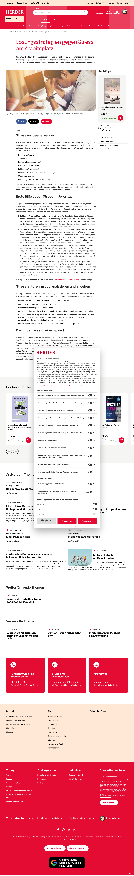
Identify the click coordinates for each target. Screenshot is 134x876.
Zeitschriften (101, 3)
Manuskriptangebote (14, 801)
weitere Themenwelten (40, 3)
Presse (9, 779)
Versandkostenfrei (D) (20, 818)
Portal (45, 19)
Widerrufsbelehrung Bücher (41, 837)
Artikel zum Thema (106, 141)
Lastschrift (41, 783)
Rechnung (41, 779)
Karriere (9, 787)
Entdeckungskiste (16, 482)
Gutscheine (76, 770)
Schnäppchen (53, 748)
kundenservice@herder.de (65, 682)
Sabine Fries (74, 280)
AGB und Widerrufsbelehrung (21, 837)
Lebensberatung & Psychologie (41, 26)
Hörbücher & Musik (55, 744)
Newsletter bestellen (113, 770)
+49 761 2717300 (18, 682)
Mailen (47, 121)
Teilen (22, 121)
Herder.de (10, 3)
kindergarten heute (17, 530)
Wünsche (111, 26)
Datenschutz (99, 837)
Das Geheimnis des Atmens (111, 107)
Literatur (51, 740)
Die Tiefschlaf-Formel (111, 425)
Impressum (73, 839)
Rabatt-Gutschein (76, 779)
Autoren (90, 3)
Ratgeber (51, 728)
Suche (37, 8)
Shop (53, 19)
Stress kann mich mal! (17, 425)
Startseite (18, 32)
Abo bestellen (100, 682)
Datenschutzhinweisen (105, 796)
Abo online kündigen (77, 848)
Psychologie (53, 720)
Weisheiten (102, 26)
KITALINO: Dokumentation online (19, 791)
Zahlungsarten (46, 770)
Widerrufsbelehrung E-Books (61, 837)
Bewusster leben (55, 716)
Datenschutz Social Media (113, 837)
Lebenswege (53, 732)
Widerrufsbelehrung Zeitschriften (82, 837)
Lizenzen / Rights (13, 783)
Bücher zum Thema (107, 138)
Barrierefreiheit (62, 839)
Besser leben (22, 3)
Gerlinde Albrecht (61, 280)
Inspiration (52, 724)
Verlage (9, 775)
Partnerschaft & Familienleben (85, 26)
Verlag (111, 3)
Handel (119, 3)
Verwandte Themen (107, 149)
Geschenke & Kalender (57, 736)
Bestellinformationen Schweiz (49, 818)
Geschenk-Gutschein (77, 775)
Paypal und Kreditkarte (46, 775)
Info (126, 3)
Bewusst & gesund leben (63, 26)
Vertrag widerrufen (55, 848)
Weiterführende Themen (109, 145)
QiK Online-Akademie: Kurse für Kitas (18, 796)
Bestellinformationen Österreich (82, 818)
